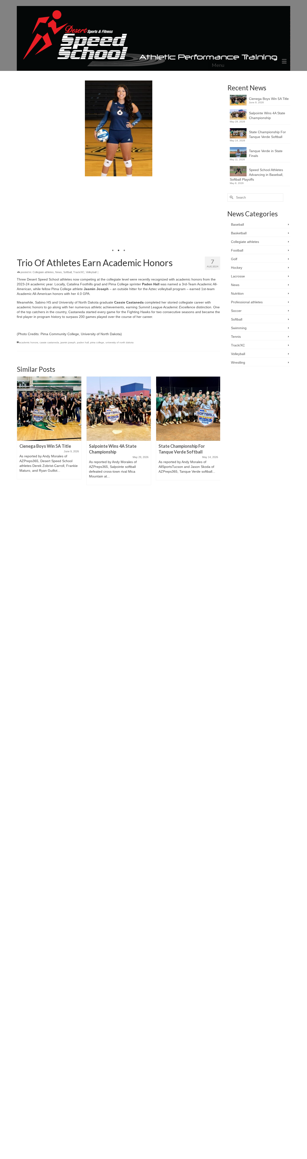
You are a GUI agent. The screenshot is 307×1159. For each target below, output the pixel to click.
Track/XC (78, 272)
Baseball (237, 224)
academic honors (28, 342)
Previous (22, 167)
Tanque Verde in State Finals (266, 153)
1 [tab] (112, 250)
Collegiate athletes (43, 272)
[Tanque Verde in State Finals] (188, 409)
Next (214, 167)
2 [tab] (118, 250)
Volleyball (91, 272)
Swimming (239, 328)
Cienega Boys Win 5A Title (269, 99)
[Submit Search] (231, 197)
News (58, 272)
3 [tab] (124, 250)
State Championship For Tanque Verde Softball (267, 134)
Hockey (236, 268)
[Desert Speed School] (153, 38)
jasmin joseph (68, 342)
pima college (97, 342)
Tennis (236, 337)
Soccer (236, 311)
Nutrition (237, 293)
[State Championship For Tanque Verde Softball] (119, 409)
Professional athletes (247, 302)
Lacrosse (238, 276)
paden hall (83, 342)
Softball (67, 272)
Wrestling (238, 362)
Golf (234, 259)
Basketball (239, 233)
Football (237, 250)
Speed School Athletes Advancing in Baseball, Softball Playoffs (256, 174)
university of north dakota (120, 342)
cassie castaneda (49, 342)
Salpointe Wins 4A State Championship (267, 115)
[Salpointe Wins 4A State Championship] (49, 409)
